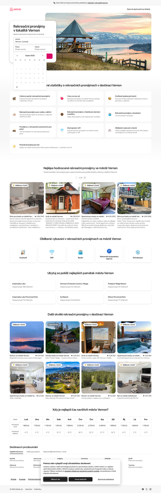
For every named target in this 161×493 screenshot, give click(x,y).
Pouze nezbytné (80, 479)
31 (17, 87)
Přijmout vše (55, 479)
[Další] (84, 177)
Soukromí (28, 489)
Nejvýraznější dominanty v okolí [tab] (54, 452)
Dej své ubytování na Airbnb (138, 9)
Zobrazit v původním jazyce (98, 3)
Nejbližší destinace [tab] (16, 452)
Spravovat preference (106, 479)
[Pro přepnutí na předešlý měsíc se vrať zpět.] (17, 55)
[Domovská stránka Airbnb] (15, 9)
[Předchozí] (76, 177)
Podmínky (37, 489)
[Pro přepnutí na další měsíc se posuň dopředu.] (42, 55)
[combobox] (33, 41)
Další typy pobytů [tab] (33, 452)
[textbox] (23, 49)
